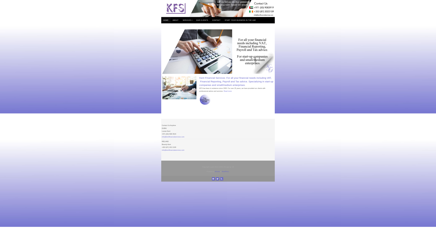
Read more (228, 91)
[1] (164, 72)
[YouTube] (213, 178)
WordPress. (225, 171)
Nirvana (217, 171)
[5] (173, 72)
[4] (171, 72)
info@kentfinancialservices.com (173, 137)
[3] (168, 72)
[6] (175, 72)
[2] (166, 72)
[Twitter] (217, 178)
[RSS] (221, 178)
